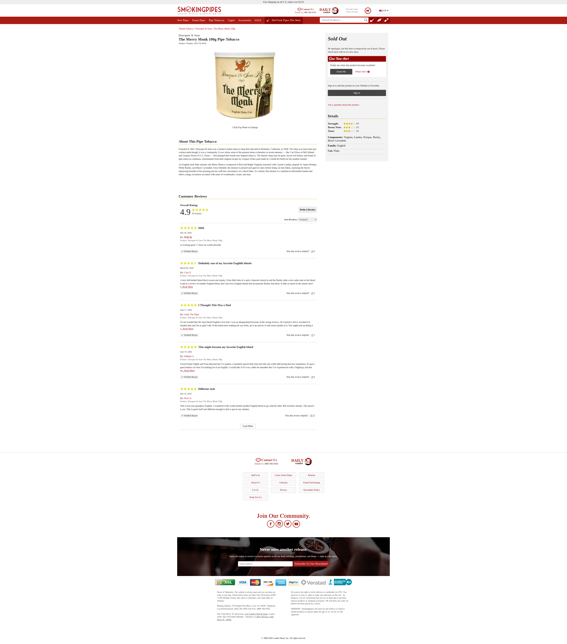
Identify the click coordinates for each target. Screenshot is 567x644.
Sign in (356, 93)
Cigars (231, 20)
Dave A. (188, 398)
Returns (311, 475)
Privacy (283, 490)
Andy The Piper (191, 314)
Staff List (255, 475)
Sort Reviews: (291, 219)
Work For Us (255, 497)
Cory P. (187, 272)
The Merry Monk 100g (224, 28)
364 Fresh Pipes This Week (286, 20)
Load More (248, 426)
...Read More (187, 287)
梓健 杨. (188, 237)
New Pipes (183, 20)
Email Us (299, 12)
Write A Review (308, 209)
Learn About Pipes (283, 475)
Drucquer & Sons (203, 28)
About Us (255, 482)
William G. (189, 356)
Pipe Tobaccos (216, 20)
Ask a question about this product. (344, 105)
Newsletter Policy (311, 490)
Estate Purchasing (311, 482)
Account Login (352, 9)
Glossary (283, 482)
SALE (258, 20)
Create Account (352, 12)
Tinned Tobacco (186, 28)
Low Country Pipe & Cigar (256, 614)
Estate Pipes (198, 20)
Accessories (244, 20)
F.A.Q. (255, 490)
